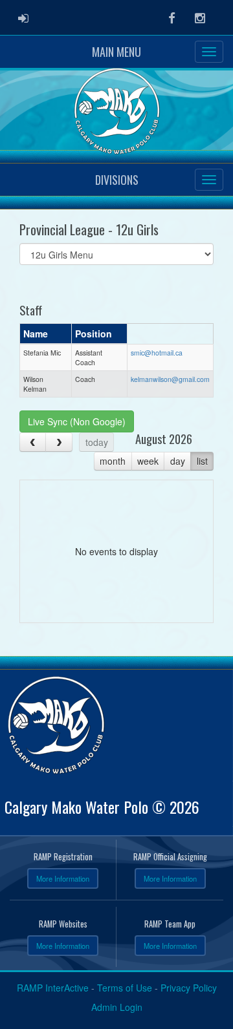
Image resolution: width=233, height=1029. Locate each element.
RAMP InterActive (53, 987)
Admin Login (116, 1007)
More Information (62, 878)
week (148, 460)
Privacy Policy (189, 987)
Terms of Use (124, 987)
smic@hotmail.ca (157, 352)
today (96, 442)
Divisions (117, 179)
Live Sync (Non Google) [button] (77, 421)
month (113, 460)
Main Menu (116, 51)
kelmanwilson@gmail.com (170, 379)
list (202, 460)
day (177, 460)
